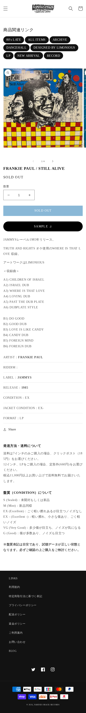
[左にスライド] (33, 161)
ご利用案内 (16, 632)
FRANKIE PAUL (30, 357)
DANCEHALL (16, 47)
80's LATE (13, 39)
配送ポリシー (17, 614)
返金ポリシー (17, 623)
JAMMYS (24, 377)
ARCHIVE (60, 39)
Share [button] (12, 429)
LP (8, 55)
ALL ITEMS (36, 39)
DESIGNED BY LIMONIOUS (54, 47)
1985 (24, 387)
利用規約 (14, 587)
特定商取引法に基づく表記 (25, 596)
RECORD (53, 55)
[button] (5, 8)
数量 (6, 186)
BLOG (13, 651)
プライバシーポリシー (23, 605)
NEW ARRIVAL (28, 55)
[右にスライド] (53, 161)
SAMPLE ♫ (43, 226)
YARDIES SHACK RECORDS (47, 705)
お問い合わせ (17, 642)
